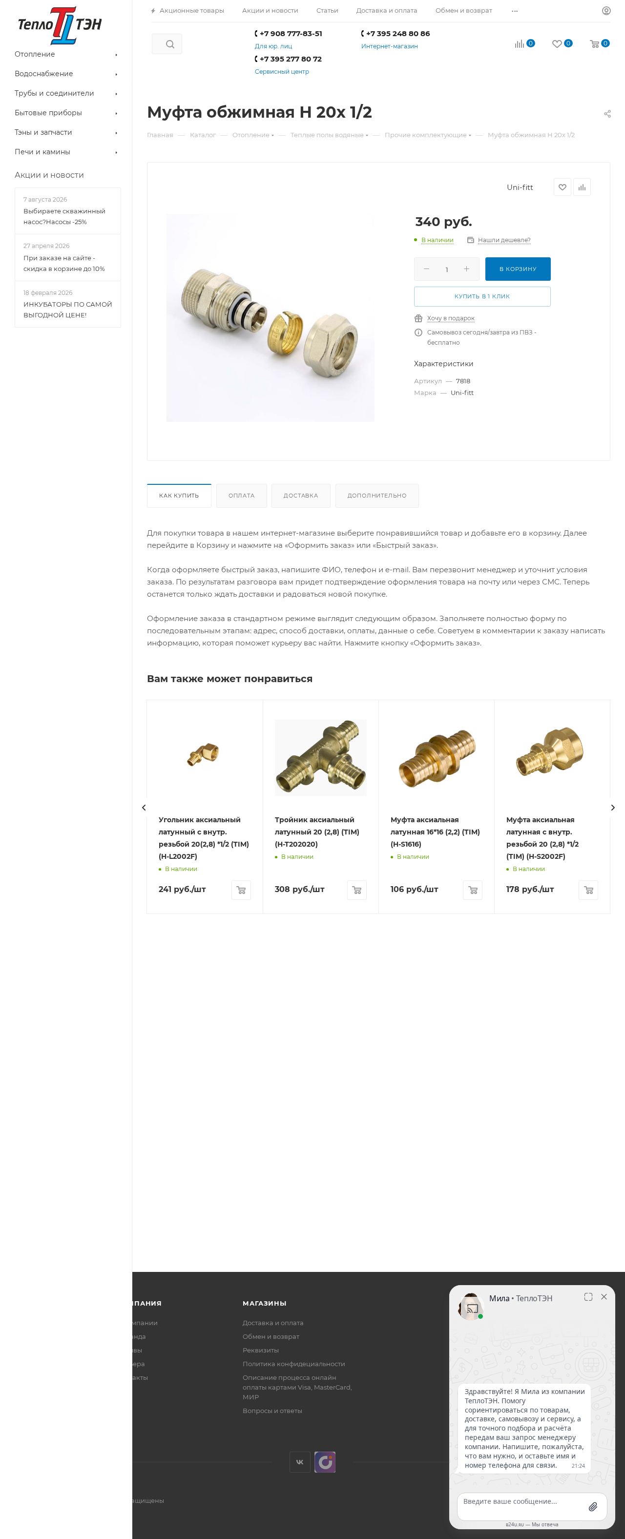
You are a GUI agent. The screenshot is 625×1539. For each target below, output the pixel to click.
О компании (137, 1323)
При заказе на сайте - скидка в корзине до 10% (64, 263)
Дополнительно (377, 495)
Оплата (242, 495)
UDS (324, 1462)
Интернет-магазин (389, 46)
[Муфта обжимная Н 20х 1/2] (271, 318)
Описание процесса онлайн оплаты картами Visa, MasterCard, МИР (297, 1387)
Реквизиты (261, 1350)
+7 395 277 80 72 (291, 58)
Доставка (301, 495)
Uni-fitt (520, 187)
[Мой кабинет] (606, 11)
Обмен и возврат (271, 1336)
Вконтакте (300, 1462)
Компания (139, 1303)
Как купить (179, 495)
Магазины (264, 1303)
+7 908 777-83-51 (291, 33)
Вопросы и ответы (272, 1410)
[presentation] (144, 807)
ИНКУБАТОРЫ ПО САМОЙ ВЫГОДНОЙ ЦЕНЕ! (67, 309)
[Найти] (170, 44)
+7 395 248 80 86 (398, 33)
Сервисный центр (282, 71)
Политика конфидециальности (294, 1364)
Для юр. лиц (273, 46)
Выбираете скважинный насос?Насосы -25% (64, 216)
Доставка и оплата (273, 1323)
